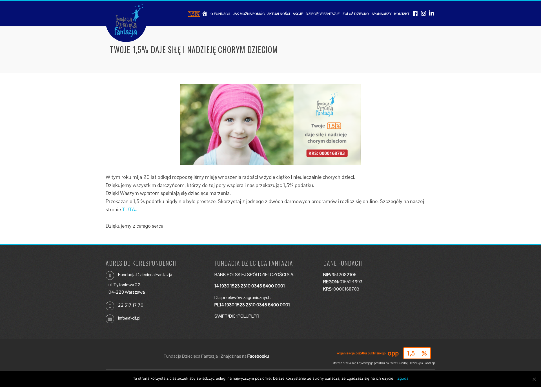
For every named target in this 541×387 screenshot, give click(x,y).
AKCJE (298, 14)
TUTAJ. (130, 209)
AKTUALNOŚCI (278, 14)
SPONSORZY (381, 14)
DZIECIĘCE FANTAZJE (323, 14)
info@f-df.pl (129, 318)
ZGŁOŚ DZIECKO (355, 14)
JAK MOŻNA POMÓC (249, 14)
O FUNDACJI (220, 14)
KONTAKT (401, 14)
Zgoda (402, 378)
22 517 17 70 (130, 305)
